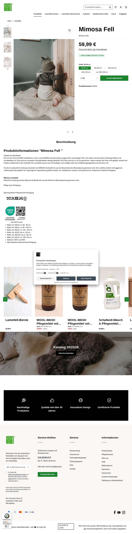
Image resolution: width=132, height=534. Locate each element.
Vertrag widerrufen (47, 474)
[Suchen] (110, 7)
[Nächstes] (72, 132)
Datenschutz (106, 473)
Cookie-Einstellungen (110, 477)
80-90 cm (84, 68)
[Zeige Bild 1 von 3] (71, 79)
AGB (9, 479)
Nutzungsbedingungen (12, 491)
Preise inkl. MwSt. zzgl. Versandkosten (93, 49)
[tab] (66, 142)
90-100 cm (98, 68)
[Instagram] (123, 513)
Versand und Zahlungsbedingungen (78, 456)
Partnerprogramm (76, 461)
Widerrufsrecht (107, 465)
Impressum (106, 469)
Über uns (105, 458)
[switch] (7, 526)
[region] (39, 80)
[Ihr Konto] (120, 7)
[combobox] (96, 7)
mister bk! (42, 527)
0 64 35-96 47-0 (44, 457)
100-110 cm (112, 68)
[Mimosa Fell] (44, 80)
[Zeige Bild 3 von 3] (71, 84)
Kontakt (72, 469)
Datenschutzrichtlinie (22, 489)
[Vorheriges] (68, 132)
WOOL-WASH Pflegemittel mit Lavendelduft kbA (49, 321)
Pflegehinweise (107, 454)
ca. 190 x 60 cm (102, 72)
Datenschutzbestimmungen (17, 474)
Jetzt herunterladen (66, 353)
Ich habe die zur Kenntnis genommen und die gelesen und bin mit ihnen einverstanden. (18, 476)
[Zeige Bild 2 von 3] (71, 81)
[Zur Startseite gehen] (8, 7)
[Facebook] (115, 513)
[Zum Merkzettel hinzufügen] (69, 30)
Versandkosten (117, 526)
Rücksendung (75, 451)
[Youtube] (118, 513)
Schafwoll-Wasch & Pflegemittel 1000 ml (111, 321)
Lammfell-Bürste (16, 320)
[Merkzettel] (115, 7)
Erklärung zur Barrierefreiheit (112, 480)
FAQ (71, 465)
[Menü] (10, 513)
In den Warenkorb (114, 78)
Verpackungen (107, 451)
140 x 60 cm (85, 72)
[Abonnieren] (28, 467)
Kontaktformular (56, 466)
